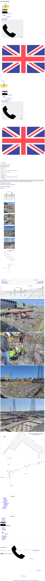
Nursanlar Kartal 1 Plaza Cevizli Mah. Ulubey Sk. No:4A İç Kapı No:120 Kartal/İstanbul (25, 580)
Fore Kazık (1, 188)
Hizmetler (3, 518)
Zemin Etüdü (2, 184)
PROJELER (4, 507)
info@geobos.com (35, 568)
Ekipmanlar (3, 520)
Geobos (1, 164)
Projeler (4, 164)
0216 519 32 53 (31, 558)
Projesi (4, 281)
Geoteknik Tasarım (6, 184)
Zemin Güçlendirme (12, 184)
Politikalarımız (6, 500)
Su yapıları (3, 538)
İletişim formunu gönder (36, 550)
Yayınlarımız (5, 501)
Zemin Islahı (5, 504)
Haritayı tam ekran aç (3, 547)
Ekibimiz (5, 499)
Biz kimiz (5, 498)
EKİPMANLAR (4, 508)
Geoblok (5, 506)
